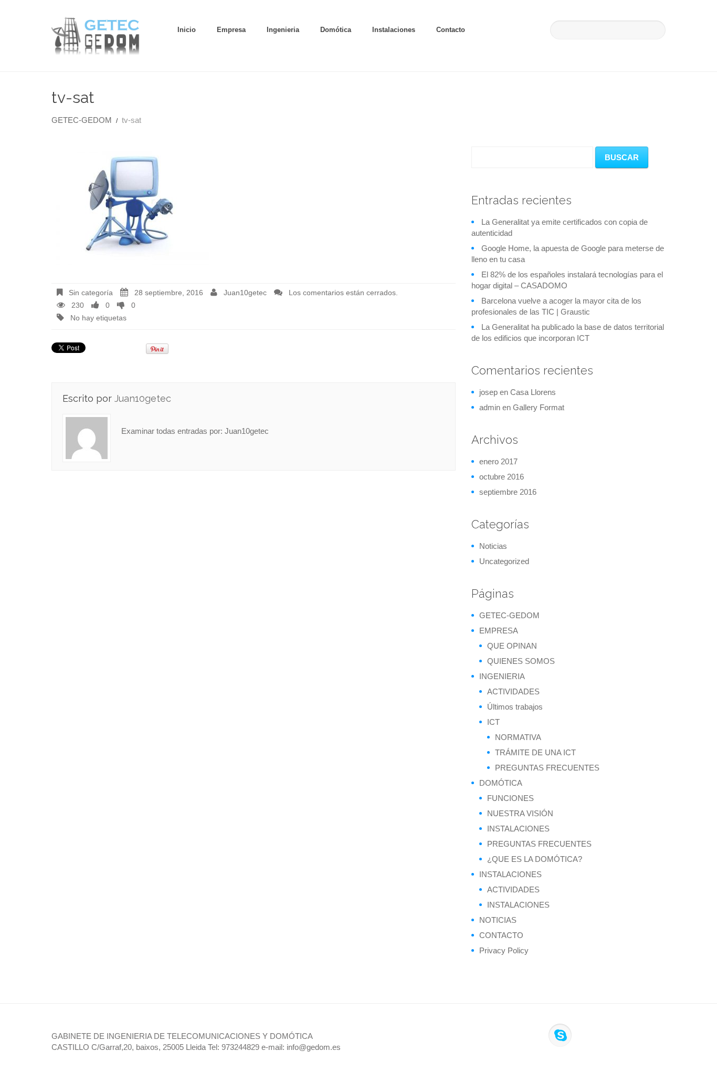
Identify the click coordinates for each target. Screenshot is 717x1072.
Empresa (231, 30)
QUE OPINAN (512, 645)
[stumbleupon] (639, 1035)
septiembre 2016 (507, 491)
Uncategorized (504, 561)
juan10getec (245, 293)
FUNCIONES (510, 798)
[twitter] (592, 1035)
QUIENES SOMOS (521, 661)
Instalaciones (393, 30)
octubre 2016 (501, 476)
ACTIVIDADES (513, 691)
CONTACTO (501, 935)
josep (488, 392)
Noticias (493, 546)
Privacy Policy (504, 950)
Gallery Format (538, 407)
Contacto (450, 30)
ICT (493, 721)
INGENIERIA (502, 676)
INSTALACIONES (518, 828)
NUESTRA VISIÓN (520, 813)
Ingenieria (283, 30)
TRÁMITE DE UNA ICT (535, 752)
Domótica (335, 30)
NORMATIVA (518, 737)
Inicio (186, 30)
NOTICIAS (497, 919)
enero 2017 (498, 461)
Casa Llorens (533, 392)
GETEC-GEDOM (81, 120)
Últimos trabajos (515, 706)
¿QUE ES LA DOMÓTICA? (534, 859)
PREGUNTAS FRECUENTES (547, 767)
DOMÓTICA (500, 782)
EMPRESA (498, 630)
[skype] (560, 1035)
